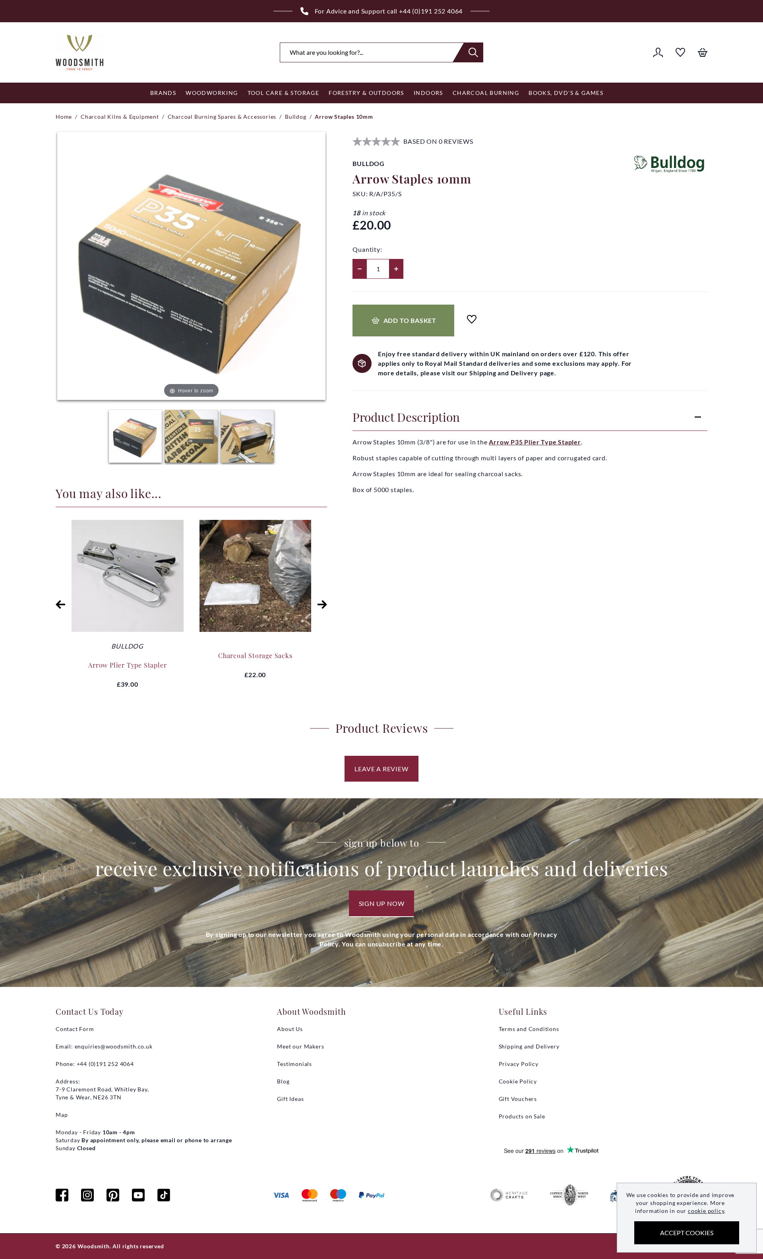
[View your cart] (702, 52)
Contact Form (75, 1028)
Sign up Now (382, 903)
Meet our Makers (300, 1046)
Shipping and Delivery (529, 1046)
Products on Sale (522, 1116)
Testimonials (294, 1063)
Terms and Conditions (529, 1028)
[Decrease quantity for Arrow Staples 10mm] (359, 269)
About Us (289, 1028)
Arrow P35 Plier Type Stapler (535, 442)
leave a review (381, 768)
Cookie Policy (518, 1081)
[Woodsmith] (79, 52)
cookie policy (706, 1210)
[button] (60, 604)
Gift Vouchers (518, 1098)
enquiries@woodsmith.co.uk (114, 1046)
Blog (283, 1081)
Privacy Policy (518, 1063)
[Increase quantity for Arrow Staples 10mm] (396, 269)
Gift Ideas (290, 1098)
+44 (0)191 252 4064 (431, 11)
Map (62, 1114)
